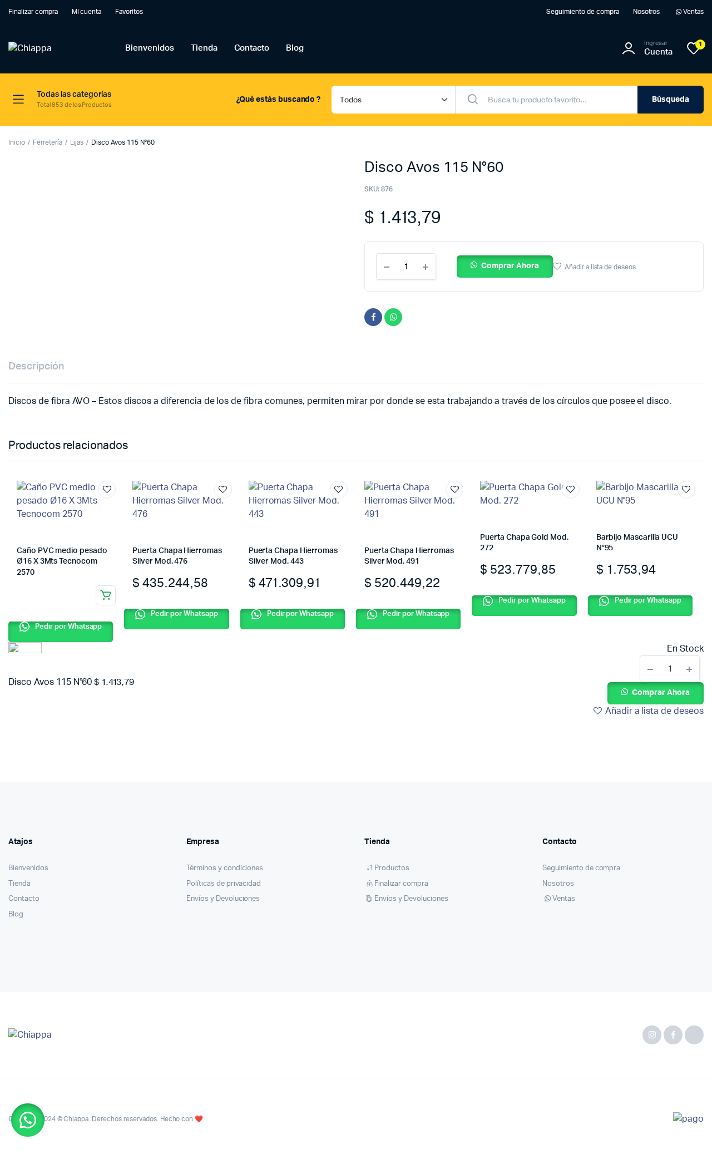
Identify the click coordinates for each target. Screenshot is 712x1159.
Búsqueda (670, 99)
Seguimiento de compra (582, 11)
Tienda (204, 48)
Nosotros (646, 11)
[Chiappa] (55, 48)
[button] (505, 266)
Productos (391, 868)
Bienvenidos (149, 48)
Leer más (106, 595)
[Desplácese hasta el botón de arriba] (687, 1134)
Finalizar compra (33, 11)
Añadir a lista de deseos (600, 267)
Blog (295, 48)
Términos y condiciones (224, 868)
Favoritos (129, 11)
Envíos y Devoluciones (223, 898)
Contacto (252, 48)
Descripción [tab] (36, 367)
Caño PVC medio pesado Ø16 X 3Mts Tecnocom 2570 (62, 561)
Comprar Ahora (510, 266)
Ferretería (47, 142)
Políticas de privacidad (223, 883)
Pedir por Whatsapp (67, 626)
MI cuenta (87, 11)
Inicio (16, 142)
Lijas (77, 142)
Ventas (693, 11)
